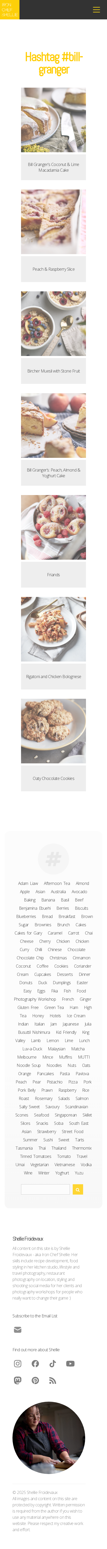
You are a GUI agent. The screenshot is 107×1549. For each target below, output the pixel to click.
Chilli (38, 949)
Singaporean (66, 1115)
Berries (62, 908)
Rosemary (43, 1098)
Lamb (36, 1040)
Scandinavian (76, 1107)
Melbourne (27, 1057)
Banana (48, 900)
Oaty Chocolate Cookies (53, 778)
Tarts (79, 1140)
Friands (53, 575)
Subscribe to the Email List (34, 1316)
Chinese (55, 949)
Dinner (84, 974)
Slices (25, 1123)
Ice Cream (76, 1016)
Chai (88, 933)
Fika (54, 991)
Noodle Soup (29, 1065)
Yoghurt (62, 1173)
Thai (42, 1148)
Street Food (72, 1131)
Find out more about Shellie (36, 1350)
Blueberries (26, 916)
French (68, 999)
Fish (67, 991)
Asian (40, 891)
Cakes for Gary (28, 933)
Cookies (61, 966)
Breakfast (66, 916)
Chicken (63, 941)
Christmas (58, 958)
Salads (64, 1098)
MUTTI (84, 1057)
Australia (58, 891)
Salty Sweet (29, 1107)
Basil (65, 900)
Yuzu (79, 1173)
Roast (24, 1098)
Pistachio (55, 1082)
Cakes (81, 925)
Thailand (58, 1148)
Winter (43, 1173)
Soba (58, 1123)
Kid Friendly (66, 1032)
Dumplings (62, 982)
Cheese (26, 941)
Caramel (55, 933)
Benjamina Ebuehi (35, 908)
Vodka (86, 1164)
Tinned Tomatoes (35, 1156)
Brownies (43, 925)
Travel (82, 1156)
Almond (82, 883)
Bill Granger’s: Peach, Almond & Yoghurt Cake (54, 473)
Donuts (25, 982)
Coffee (42, 966)
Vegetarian (39, 1164)
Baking (29, 900)
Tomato (64, 1156)
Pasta (65, 1073)
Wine (28, 1173)
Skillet (87, 1115)
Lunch (84, 1040)
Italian (39, 1024)
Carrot (73, 933)
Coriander (82, 966)
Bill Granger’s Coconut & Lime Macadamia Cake (53, 167)
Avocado (79, 891)
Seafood (41, 1115)
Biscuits (81, 908)
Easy (27, 991)
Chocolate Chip (30, 958)
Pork (87, 1082)
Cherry (45, 941)
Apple (25, 891)
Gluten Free (28, 1007)
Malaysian (56, 1049)
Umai (20, 1164)
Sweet (63, 1140)
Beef (79, 900)
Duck (42, 982)
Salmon (82, 1098)
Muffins (65, 1057)
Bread (47, 916)
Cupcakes (42, 974)
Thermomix (82, 1148)
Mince (47, 1057)
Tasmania (24, 1148)
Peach (21, 1082)
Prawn (47, 1090)
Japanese (71, 1024)
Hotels (55, 1016)
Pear (36, 1082)
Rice (85, 1090)
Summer (30, 1140)
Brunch (63, 925)
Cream (23, 974)
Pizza (73, 1082)
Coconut (23, 966)
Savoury (52, 1107)
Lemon (52, 1040)
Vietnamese (65, 1164)
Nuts (72, 1065)
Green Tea (54, 1007)
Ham (74, 1007)
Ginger (85, 999)
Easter (82, 982)
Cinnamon (81, 958)
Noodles (54, 1065)
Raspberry (67, 1090)
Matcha (78, 1049)
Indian (23, 1024)
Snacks (42, 1123)
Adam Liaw (28, 883)
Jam (53, 1024)
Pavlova (82, 1073)
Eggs (41, 991)
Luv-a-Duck (32, 1049)
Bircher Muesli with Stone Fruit (53, 371)
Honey (38, 1016)
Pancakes (45, 1073)
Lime (69, 1040)
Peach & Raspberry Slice (53, 269)
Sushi (48, 1140)
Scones (21, 1115)
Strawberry (46, 1131)
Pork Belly (26, 1090)
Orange (24, 1073)
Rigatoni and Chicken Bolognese (53, 676)
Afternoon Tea (57, 883)
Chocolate (76, 949)
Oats (86, 1065)
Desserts (65, 974)
